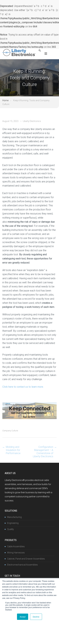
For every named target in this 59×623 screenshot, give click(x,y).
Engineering (13, 523)
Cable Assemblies (16, 546)
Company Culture (10, 430)
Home (5, 100)
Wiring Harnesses (16, 552)
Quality (10, 529)
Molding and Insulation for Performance (13, 450)
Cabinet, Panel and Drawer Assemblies (26, 558)
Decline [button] (36, 616)
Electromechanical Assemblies (22, 564)
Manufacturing (14, 517)
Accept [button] (22, 616)
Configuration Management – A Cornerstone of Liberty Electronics (43, 451)
